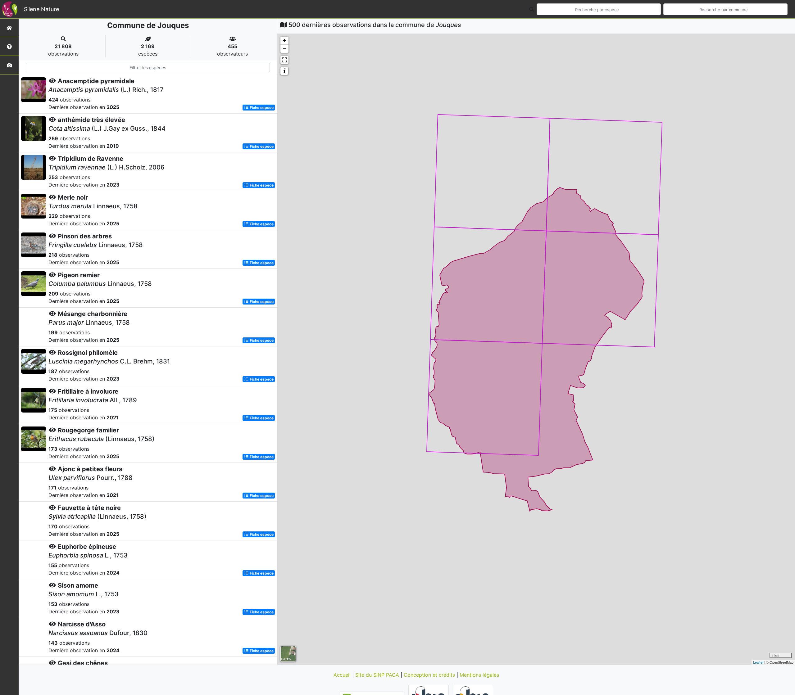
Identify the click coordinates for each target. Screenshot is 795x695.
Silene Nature (41, 9)
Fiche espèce (261, 107)
